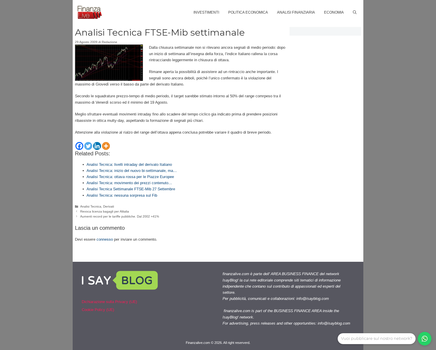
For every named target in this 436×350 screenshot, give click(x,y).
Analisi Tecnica (90, 206)
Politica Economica (248, 12)
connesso (105, 239)
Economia (334, 12)
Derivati (108, 206)
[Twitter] (88, 146)
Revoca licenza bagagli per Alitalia (104, 211)
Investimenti (206, 12)
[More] (106, 146)
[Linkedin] (97, 146)
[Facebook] (79, 146)
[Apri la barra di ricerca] (354, 12)
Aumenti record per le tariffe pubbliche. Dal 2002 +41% (119, 216)
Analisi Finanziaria (296, 12)
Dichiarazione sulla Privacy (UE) (109, 302)
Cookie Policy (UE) (98, 310)
